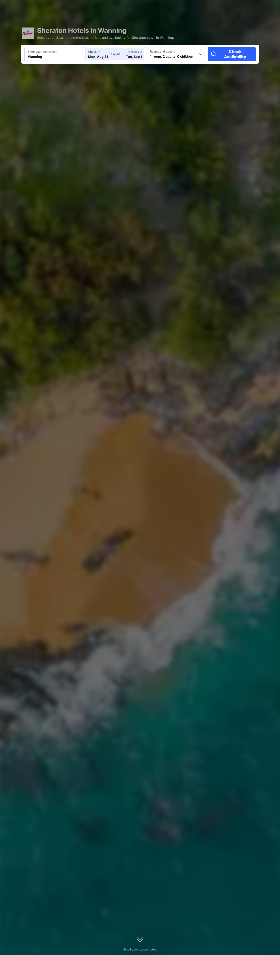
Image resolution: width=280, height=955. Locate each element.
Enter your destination (42, 51)
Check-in (94, 51)
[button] (245, 6)
